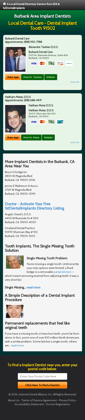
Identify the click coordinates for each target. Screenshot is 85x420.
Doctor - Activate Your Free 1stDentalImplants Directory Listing (34, 205)
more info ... (75, 82)
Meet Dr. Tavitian (32, 77)
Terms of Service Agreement (39, 400)
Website (50, 77)
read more (33, 287)
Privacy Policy (67, 400)
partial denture (62, 272)
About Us (13, 400)
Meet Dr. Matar (31, 137)
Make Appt (13, 77)
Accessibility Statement (29, 404)
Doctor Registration (58, 404)
